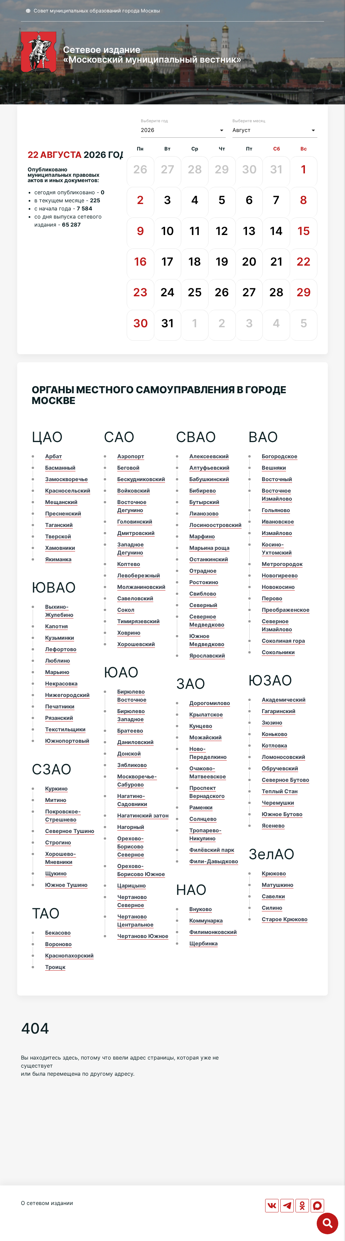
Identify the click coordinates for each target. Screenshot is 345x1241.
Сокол (125, 609)
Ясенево (273, 825)
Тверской (58, 536)
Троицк (55, 967)
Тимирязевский (138, 621)
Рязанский (59, 717)
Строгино (58, 842)
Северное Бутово (285, 779)
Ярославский (207, 655)
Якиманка (58, 559)
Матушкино (277, 884)
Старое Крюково (285, 919)
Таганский (59, 525)
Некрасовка (61, 683)
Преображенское (286, 609)
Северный (203, 605)
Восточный (277, 479)
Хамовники (60, 547)
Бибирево (202, 490)
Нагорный (130, 827)
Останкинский (208, 559)
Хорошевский (136, 644)
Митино (55, 800)
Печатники (59, 706)
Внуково (200, 909)
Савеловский (135, 598)
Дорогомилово (209, 703)
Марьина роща (209, 547)
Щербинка (203, 943)
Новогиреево (280, 575)
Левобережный (138, 575)
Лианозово (204, 513)
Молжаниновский (141, 586)
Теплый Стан (279, 791)
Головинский (134, 521)
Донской (129, 753)
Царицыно (131, 885)
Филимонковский (213, 932)
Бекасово (58, 932)
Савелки (273, 896)
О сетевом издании (47, 1203)
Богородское (279, 456)
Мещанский (61, 502)
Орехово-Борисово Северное (130, 846)
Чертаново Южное (142, 936)
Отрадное (203, 570)
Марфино (202, 536)
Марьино (57, 672)
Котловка (274, 745)
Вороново (58, 944)
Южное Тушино (66, 884)
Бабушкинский (209, 479)
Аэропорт (130, 456)
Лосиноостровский (215, 525)
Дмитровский (136, 533)
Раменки (201, 807)
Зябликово (132, 765)
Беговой (128, 467)
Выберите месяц (248, 121)
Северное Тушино (69, 831)
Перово (272, 598)
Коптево (128, 564)
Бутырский (204, 502)
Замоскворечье (66, 479)
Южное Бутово (282, 814)
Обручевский (280, 768)
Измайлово (277, 533)
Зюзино (272, 722)
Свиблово (202, 593)
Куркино (56, 788)
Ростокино (203, 582)
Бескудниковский (141, 479)
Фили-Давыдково (213, 861)
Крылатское (206, 714)
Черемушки (278, 802)
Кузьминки (59, 637)
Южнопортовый (67, 740)
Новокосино (278, 586)
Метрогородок (282, 564)
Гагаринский (278, 711)
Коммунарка (206, 920)
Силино (272, 907)
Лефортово (60, 649)
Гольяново (276, 510)
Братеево (130, 730)
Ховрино (128, 632)
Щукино (56, 873)
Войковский (133, 490)
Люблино (57, 660)
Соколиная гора (283, 640)
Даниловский (135, 742)
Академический (284, 699)
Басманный (60, 467)
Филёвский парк (211, 849)
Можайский (205, 737)
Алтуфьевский (209, 467)
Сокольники (278, 652)
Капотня (56, 626)
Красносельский (67, 490)
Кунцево (200, 726)
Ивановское (278, 521)
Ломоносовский (283, 756)
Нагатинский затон (142, 815)
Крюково (274, 873)
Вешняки (274, 467)
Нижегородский (67, 695)
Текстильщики (65, 729)
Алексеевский (209, 456)
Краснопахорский (69, 955)
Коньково (274, 734)
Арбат (53, 456)
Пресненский (63, 513)
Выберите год (154, 121)
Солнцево (203, 818)
